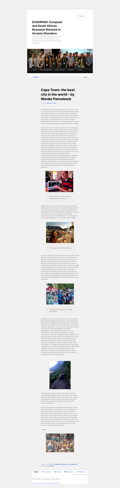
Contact (79, 70)
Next (86, 77)
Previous (35, 77)
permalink (51, 466)
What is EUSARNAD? (46, 70)
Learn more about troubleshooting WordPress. (46, 483)
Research (71, 70)
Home (34, 70)
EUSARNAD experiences (60, 464)
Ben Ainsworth (73, 464)
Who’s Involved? (60, 70)
